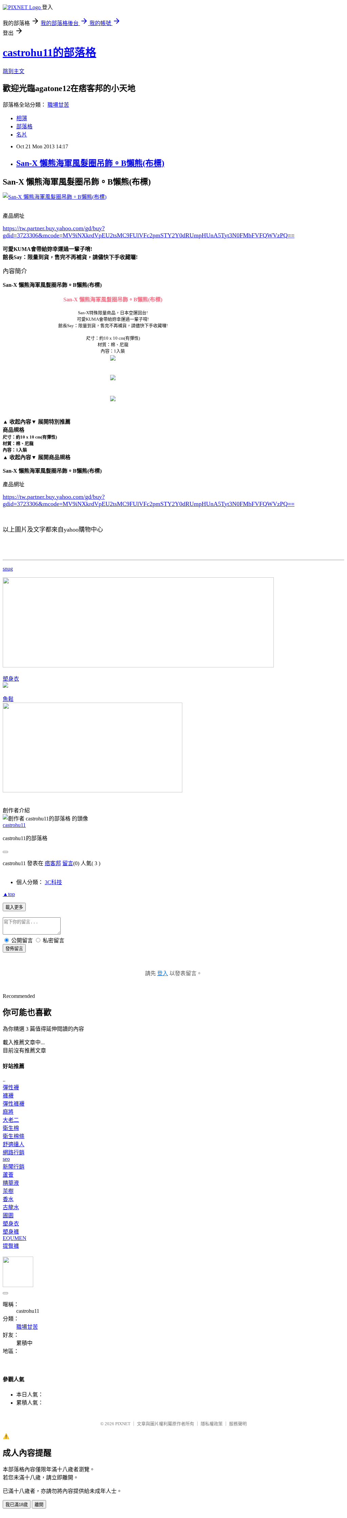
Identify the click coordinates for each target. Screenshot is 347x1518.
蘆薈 (8, 1175)
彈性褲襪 (13, 1104)
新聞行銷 (13, 1167)
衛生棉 (11, 1128)
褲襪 (8, 1095)
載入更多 (14, 907)
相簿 (21, 118)
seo (6, 1159)
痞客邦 (53, 863)
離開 (39, 1504)
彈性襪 (11, 1087)
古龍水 (11, 1207)
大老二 (11, 1120)
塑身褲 (11, 1232)
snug (8, 569)
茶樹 (8, 1191)
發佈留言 (14, 948)
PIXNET (122, 1423)
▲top (9, 894)
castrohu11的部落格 (49, 52)
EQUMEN (14, 1238)
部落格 (24, 126)
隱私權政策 (212, 1423)
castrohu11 (14, 825)
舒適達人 (13, 1144)
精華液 (11, 1183)
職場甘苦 (58, 105)
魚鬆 (8, 699)
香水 (8, 1199)
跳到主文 (13, 71)
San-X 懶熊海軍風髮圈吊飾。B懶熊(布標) (90, 163)
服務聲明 (238, 1423)
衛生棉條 (13, 1136)
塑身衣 (11, 679)
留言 (67, 863)
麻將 (8, 1112)
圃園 (8, 1215)
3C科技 (53, 882)
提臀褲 (11, 1246)
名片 (21, 134)
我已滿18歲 (16, 1504)
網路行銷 (13, 1152)
